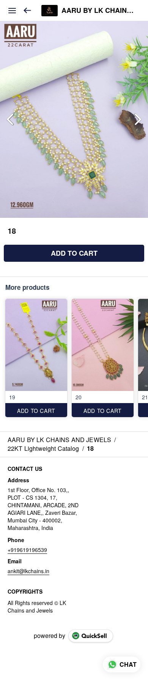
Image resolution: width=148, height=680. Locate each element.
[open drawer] (12, 10)
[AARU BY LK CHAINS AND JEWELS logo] (49, 10)
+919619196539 (27, 549)
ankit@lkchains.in (28, 571)
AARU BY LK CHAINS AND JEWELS (99, 10)
